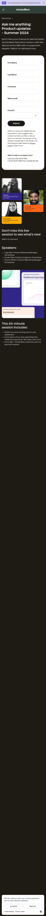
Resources (6, 18)
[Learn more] (43, 2)
